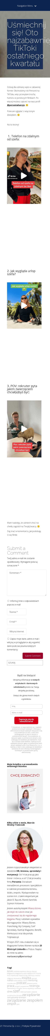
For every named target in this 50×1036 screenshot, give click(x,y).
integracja (10, 978)
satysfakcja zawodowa (34, 988)
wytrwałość (27, 992)
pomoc (35, 983)
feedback (30, 973)
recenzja (34, 986)
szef (16, 991)
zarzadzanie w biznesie (14, 995)
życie (17, 1004)
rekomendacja (11, 988)
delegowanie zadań (21, 973)
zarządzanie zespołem (25, 1000)
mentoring (32, 980)
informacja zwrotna (34, 975)
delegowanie (11, 973)
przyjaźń (17, 986)
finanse (38, 973)
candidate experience (19, 971)
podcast (21, 983)
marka (10, 980)
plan (14, 983)
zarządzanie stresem (16, 997)
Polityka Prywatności (31, 1026)
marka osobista (17, 980)
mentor (25, 980)
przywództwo (25, 986)
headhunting (23, 975)
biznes (10, 971)
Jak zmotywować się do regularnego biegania (22, 915)
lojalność (34, 978)
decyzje (34, 971)
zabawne (34, 992)
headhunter (14, 975)
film (34, 973)
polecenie (30, 983)
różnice (25, 988)
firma (9, 975)
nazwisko (10, 983)
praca (10, 986)
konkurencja (17, 978)
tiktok (22, 992)
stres (10, 991)
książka (26, 978)
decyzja (29, 971)
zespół (11, 1003)
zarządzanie (31, 994)
